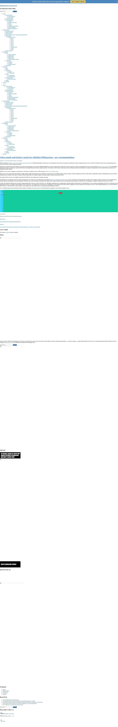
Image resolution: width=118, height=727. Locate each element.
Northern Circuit (11, 37)
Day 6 (12, 44)
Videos (6, 80)
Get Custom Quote (77, 1)
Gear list (10, 71)
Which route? (8, 36)
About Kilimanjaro (9, 20)
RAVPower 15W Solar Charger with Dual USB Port (19, 163)
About (4, 13)
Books (6, 69)
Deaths (9, 23)
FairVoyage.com (8, 342)
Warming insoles (11, 64)
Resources (5, 66)
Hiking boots (11, 55)
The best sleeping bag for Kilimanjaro (11, 699)
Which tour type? (9, 32)
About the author (9, 18)
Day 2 (12, 39)
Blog (6, 68)
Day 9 (12, 49)
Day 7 (12, 45)
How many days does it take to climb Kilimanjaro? (16, 34)
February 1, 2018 (3, 160)
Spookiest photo (11, 76)
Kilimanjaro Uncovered (8, 5)
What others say (11, 16)
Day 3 (12, 40)
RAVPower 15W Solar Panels (51, 171)
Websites (7, 81)
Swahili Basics (11, 72)
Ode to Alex (10, 17)
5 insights (10, 61)
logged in (8, 232)
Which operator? (9, 50)
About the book (8, 15)
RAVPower (8, 216)
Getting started (6, 29)
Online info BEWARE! (13, 26)
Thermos (10, 63)
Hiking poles (11, 56)
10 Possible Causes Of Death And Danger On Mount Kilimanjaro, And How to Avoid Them (23, 702)
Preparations (5, 52)
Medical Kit (8, 65)
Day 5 (12, 43)
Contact (4, 82)
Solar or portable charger (13, 59)
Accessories (8, 60)
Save (61, 193)
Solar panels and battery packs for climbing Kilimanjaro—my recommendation (37, 157)
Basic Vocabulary (12, 79)
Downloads (7, 70)
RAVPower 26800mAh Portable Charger (59, 179)
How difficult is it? (9, 31)
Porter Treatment (11, 27)
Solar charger (13, 216)
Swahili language (9, 77)
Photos (6, 74)
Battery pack (2, 216)
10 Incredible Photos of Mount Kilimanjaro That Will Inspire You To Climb (19, 701)
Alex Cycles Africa (103, 166)
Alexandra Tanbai (12, 160)
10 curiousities (11, 75)
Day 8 (12, 48)
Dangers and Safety (12, 22)
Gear (6, 53)
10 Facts (10, 21)
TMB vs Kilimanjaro (12, 28)
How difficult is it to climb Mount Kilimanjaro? (13, 704)
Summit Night (14, 47)
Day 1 (12, 38)
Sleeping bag (11, 58)
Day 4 (12, 42)
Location (10, 24)
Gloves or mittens (12, 54)
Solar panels (19, 216)
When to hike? (8, 33)
